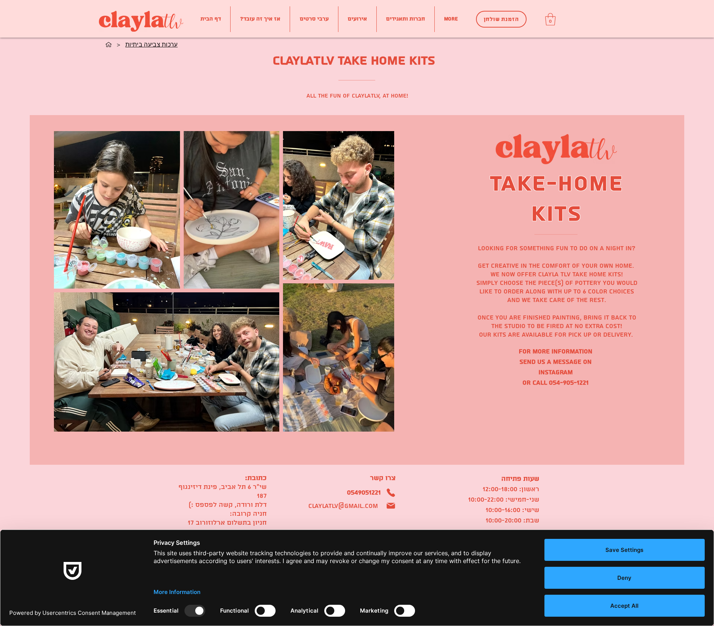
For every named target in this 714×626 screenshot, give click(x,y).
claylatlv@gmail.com (343, 506)
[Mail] (391, 506)
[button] (550, 19)
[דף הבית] (108, 44)
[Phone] (391, 493)
